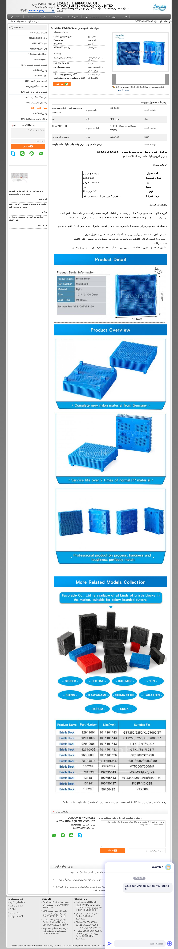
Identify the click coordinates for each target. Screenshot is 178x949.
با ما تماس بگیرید (91, 16)
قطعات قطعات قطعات (37, 65)
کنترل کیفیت (73, 16)
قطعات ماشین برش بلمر (36, 92)
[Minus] (109, 867)
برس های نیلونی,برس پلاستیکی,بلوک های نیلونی (97, 802)
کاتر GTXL (46, 899)
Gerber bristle (69, 802)
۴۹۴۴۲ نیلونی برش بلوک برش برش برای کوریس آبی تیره (83, 879)
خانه (11, 21)
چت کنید (59, 84)
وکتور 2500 (42, 76)
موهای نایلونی (33, 21)
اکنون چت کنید (48, 7)
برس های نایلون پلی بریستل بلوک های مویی (89, 872)
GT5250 (38, 59)
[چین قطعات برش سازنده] (161, 6)
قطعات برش (41, 32)
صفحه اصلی (15, 16)
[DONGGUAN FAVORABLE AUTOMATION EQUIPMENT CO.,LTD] (53, 10)
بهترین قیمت (123, 90)
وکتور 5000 (42, 113)
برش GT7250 (80, 899)
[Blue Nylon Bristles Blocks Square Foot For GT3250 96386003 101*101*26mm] (140, 52)
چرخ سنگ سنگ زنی (38, 97)
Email (38, 7)
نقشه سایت (15, 912)
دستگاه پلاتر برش (39, 54)
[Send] (109, 943)
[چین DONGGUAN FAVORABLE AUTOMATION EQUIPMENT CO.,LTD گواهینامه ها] (19, 186)
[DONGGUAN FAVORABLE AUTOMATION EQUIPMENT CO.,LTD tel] (45, 162)
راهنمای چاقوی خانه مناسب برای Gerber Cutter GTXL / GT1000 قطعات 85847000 (55, 922)
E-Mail (13, 909)
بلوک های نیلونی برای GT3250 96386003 (146, 87)
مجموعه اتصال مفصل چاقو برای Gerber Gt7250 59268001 (87, 916)
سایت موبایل (15, 916)
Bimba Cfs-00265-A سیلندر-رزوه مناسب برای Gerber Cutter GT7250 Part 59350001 (89, 935)
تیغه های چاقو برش (39, 102)
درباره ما (43, 16)
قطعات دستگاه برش (38, 86)
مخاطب (26, 146)
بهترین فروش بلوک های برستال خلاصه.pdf (145, 156)
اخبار (125, 16)
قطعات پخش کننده (39, 81)
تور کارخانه (57, 16)
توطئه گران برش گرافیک (36, 119)
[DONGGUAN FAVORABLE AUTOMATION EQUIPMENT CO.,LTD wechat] (24, 156)
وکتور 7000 (42, 70)
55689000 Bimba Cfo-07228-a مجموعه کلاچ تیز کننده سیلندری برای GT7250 (88, 925)
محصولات (30, 16)
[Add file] (169, 943)
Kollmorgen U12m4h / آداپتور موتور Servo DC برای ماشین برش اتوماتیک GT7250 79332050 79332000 (89, 906)
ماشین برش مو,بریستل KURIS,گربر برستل (139, 802)
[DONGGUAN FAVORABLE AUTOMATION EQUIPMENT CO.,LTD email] (43, 156)
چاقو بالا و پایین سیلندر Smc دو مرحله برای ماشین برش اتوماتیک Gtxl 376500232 (55, 913)
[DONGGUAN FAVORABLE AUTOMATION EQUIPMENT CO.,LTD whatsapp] (33, 156)
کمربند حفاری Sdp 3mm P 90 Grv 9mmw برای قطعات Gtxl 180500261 (56, 905)
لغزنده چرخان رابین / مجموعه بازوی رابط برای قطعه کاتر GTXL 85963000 (55, 931)
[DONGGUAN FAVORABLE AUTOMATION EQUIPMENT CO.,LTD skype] (15, 156)
